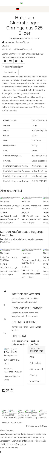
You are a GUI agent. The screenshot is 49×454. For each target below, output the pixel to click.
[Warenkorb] (45, 9)
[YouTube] (7, 391)
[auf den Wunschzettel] (5, 61)
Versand (19, 49)
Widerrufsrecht (36, 369)
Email (38, 327)
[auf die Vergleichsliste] (11, 61)
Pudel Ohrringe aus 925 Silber (8, 258)
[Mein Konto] (41, 9)
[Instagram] (11, 391)
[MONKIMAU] (24, 3)
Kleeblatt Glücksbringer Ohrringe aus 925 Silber (32, 260)
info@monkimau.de (13, 372)
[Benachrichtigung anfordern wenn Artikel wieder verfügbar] (22, 61)
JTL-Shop (42, 426)
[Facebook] (3, 391)
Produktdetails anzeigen (12, 67)
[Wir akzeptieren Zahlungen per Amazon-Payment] (13, 413)
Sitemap (33, 375)
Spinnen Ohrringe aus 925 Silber (31, 207)
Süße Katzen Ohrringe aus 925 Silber (10, 207)
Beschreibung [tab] (10, 72)
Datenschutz (35, 363)
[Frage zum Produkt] (16, 61)
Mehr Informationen (9, 447)
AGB (32, 357)
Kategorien (9, 9)
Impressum (35, 381)
